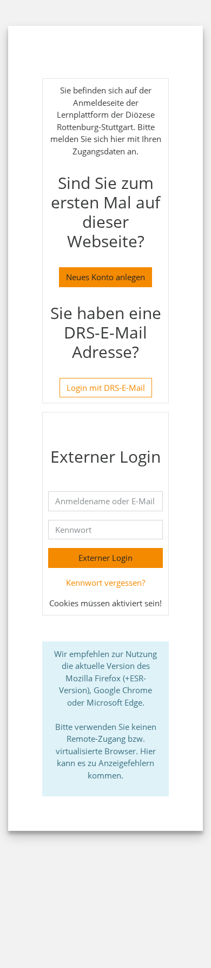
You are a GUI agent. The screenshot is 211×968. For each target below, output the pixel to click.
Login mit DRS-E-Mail (106, 387)
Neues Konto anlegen (105, 277)
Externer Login (105, 557)
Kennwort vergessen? (105, 582)
